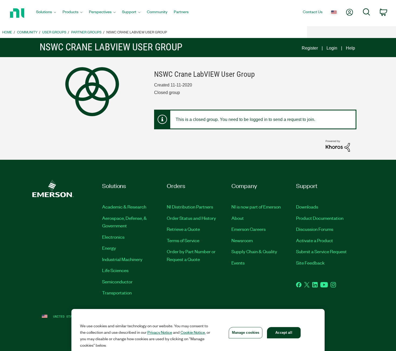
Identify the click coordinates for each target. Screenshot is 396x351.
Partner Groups (86, 31)
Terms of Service (183, 240)
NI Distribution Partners (190, 207)
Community (27, 31)
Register (310, 48)
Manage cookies (245, 333)
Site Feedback (310, 263)
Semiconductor (117, 281)
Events (238, 263)
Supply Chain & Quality (254, 251)
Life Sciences (115, 270)
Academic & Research (124, 207)
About (237, 218)
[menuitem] (46, 13)
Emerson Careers (248, 229)
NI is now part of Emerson (256, 207)
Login (331, 48)
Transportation (117, 293)
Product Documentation (319, 218)
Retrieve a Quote (183, 229)
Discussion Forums (314, 229)
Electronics (113, 237)
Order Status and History (191, 218)
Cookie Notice (192, 332)
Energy (109, 248)
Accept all (283, 333)
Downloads (307, 207)
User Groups (54, 31)
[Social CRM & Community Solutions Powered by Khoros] (338, 145)
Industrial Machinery (122, 259)
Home (7, 31)
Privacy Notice (159, 332)
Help (350, 48)
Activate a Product (314, 240)
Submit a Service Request (321, 251)
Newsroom (242, 240)
